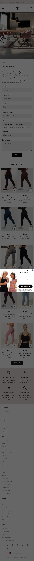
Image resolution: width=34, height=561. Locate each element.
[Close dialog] (32, 270)
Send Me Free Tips (25, 286)
